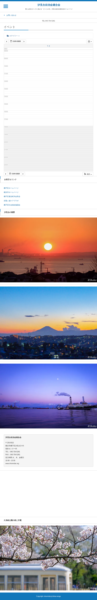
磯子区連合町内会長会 (12, 196)
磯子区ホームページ (11, 188)
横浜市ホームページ (11, 192)
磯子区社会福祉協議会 (12, 205)
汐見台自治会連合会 (49, 4)
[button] (88, 174)
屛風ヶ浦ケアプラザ (11, 201)
